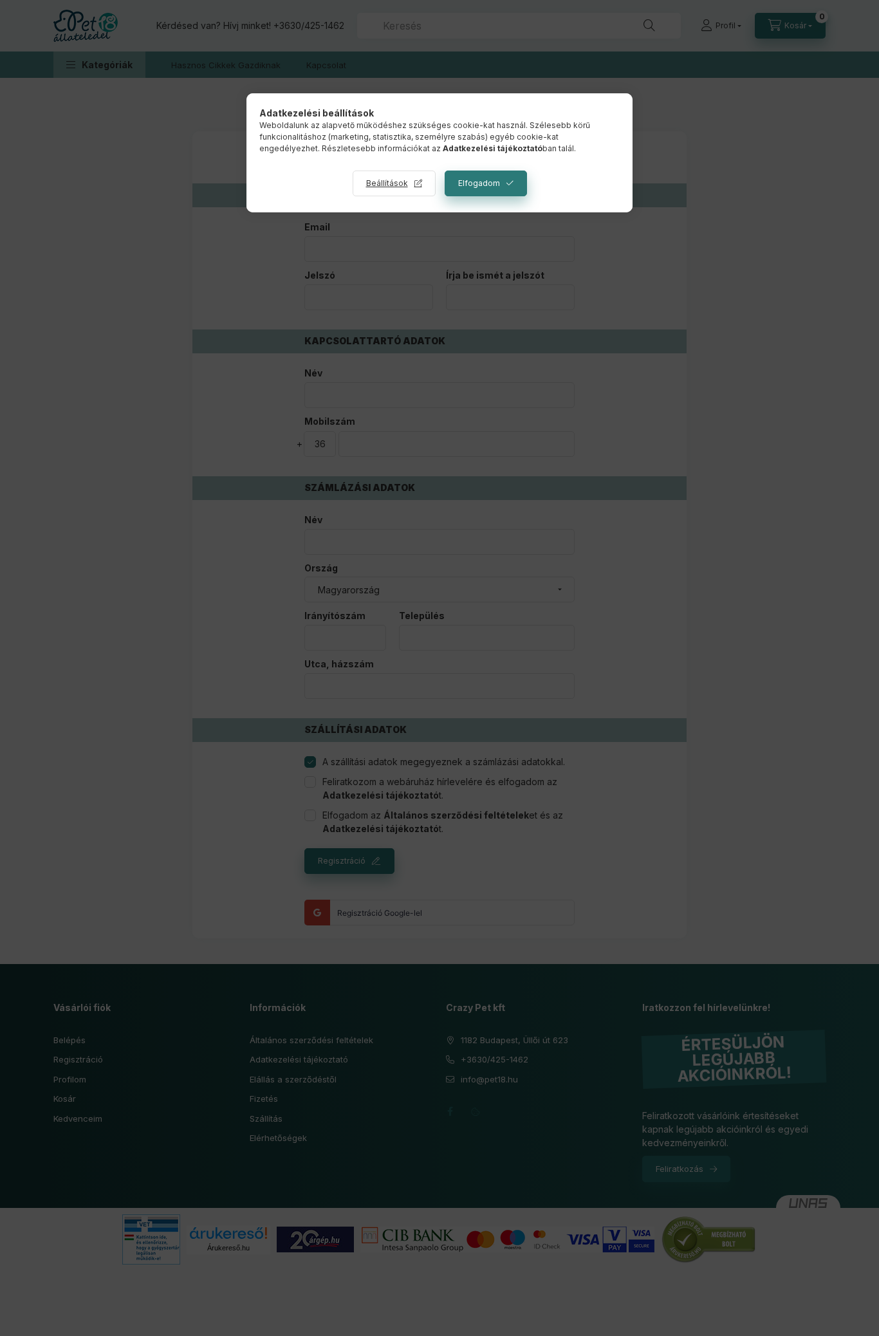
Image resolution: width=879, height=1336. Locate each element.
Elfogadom (479, 183)
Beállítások (387, 183)
